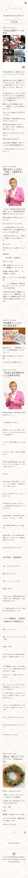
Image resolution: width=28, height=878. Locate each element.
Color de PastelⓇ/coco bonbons (14, 857)
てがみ (14, 21)
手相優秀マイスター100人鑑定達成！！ (12, 324)
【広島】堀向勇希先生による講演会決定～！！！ (13, 375)
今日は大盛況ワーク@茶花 (13, 31)
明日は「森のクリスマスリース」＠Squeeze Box (14, 759)
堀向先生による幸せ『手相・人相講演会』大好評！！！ (13, 172)
